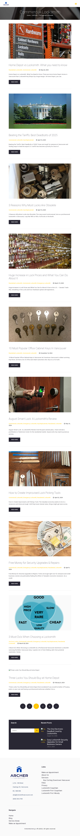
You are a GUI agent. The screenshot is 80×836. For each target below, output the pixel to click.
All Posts (35, 15)
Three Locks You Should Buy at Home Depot (34, 677)
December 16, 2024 (46, 353)
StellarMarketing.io (30, 829)
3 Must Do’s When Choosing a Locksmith (32, 636)
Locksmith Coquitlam (50, 788)
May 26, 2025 (45, 70)
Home (29, 15)
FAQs (44, 783)
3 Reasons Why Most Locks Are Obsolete (32, 205)
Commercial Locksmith (30, 70)
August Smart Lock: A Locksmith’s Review (33, 418)
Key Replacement (28, 140)
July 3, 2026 (51, 746)
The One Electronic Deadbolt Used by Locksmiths (55, 731)
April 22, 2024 (59, 497)
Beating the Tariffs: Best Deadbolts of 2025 (33, 135)
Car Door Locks (13, 641)
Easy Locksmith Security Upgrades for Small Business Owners (57, 742)
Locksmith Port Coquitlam (52, 791)
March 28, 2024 (23, 643)
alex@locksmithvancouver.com (23, 795)
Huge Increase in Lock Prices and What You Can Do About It (38, 277)
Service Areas (14, 821)
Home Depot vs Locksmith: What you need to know (38, 65)
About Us (45, 775)
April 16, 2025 (42, 140)
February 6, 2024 (59, 682)
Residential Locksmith (15, 70)
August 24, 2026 (52, 736)
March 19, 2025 (59, 283)
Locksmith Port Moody (51, 793)
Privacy (44, 785)
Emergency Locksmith (44, 283)
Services (45, 778)
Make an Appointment (50, 772)
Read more (14, 82)
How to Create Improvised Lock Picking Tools (34, 492)
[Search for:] (25, 730)
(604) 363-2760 (17, 799)
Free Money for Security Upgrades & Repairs (34, 562)
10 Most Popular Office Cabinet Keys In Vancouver (37, 348)
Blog (10, 818)
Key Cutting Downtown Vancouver (56, 780)
